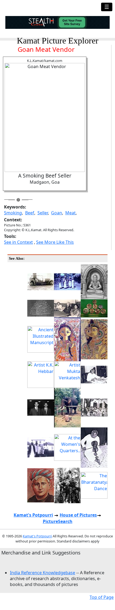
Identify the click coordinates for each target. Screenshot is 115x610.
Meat (70, 213)
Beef (29, 213)
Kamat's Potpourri (33, 515)
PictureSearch (57, 521)
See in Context (18, 242)
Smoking (13, 213)
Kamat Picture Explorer (57, 40)
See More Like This (55, 242)
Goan (56, 213)
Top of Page (102, 597)
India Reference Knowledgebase (42, 573)
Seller (42, 213)
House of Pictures (78, 515)
